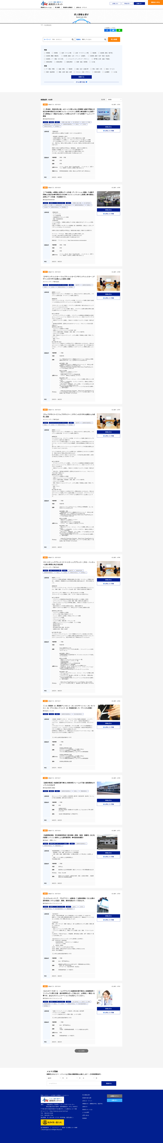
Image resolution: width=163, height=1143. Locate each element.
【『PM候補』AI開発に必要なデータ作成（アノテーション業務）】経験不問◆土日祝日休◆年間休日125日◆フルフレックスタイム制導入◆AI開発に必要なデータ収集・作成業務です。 (68, 194)
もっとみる (81, 1050)
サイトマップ (55, 1127)
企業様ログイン (114, 1096)
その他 (93, 62)
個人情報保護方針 (45, 1127)
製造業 (70, 69)
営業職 (56, 53)
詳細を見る (108, 127)
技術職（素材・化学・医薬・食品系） (100, 56)
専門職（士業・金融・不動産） (102, 59)
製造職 (94, 53)
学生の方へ (127, 3)
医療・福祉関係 (50, 72)
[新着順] (114, 99)
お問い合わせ (85, 1115)
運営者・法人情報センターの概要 (69, 1127)
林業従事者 (59, 62)
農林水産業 (97, 72)
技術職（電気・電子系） (106, 53)
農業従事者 (49, 62)
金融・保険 (62, 69)
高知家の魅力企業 (86, 1098)
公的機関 (107, 72)
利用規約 (84, 1118)
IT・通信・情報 (50, 69)
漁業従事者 (69, 62)
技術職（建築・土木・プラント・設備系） (75, 56)
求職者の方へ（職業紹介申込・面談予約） (92, 1103)
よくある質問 (85, 1112)
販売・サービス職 (66, 53)
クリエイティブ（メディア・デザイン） (79, 59)
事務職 (48, 53)
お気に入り (115, 3)
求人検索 (114, 39)
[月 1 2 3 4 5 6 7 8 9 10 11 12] (71, 1078)
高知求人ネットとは (87, 1109)
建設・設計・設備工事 (82, 69)
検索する (81, 77)
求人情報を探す (86, 1095)
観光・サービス (110, 69)
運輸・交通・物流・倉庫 (65, 72)
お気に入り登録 (109, 130)
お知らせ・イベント (87, 1100)
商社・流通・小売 (97, 69)
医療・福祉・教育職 (82, 62)
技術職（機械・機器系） (52, 56)
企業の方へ (139, 3)
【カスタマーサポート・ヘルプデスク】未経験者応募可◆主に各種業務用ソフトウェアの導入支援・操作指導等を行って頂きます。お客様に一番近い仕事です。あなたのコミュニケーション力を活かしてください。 (69, 993)
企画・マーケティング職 (81, 53)
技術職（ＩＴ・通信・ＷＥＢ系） (55, 59)
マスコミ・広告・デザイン (83, 72)
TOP (42, 25)
